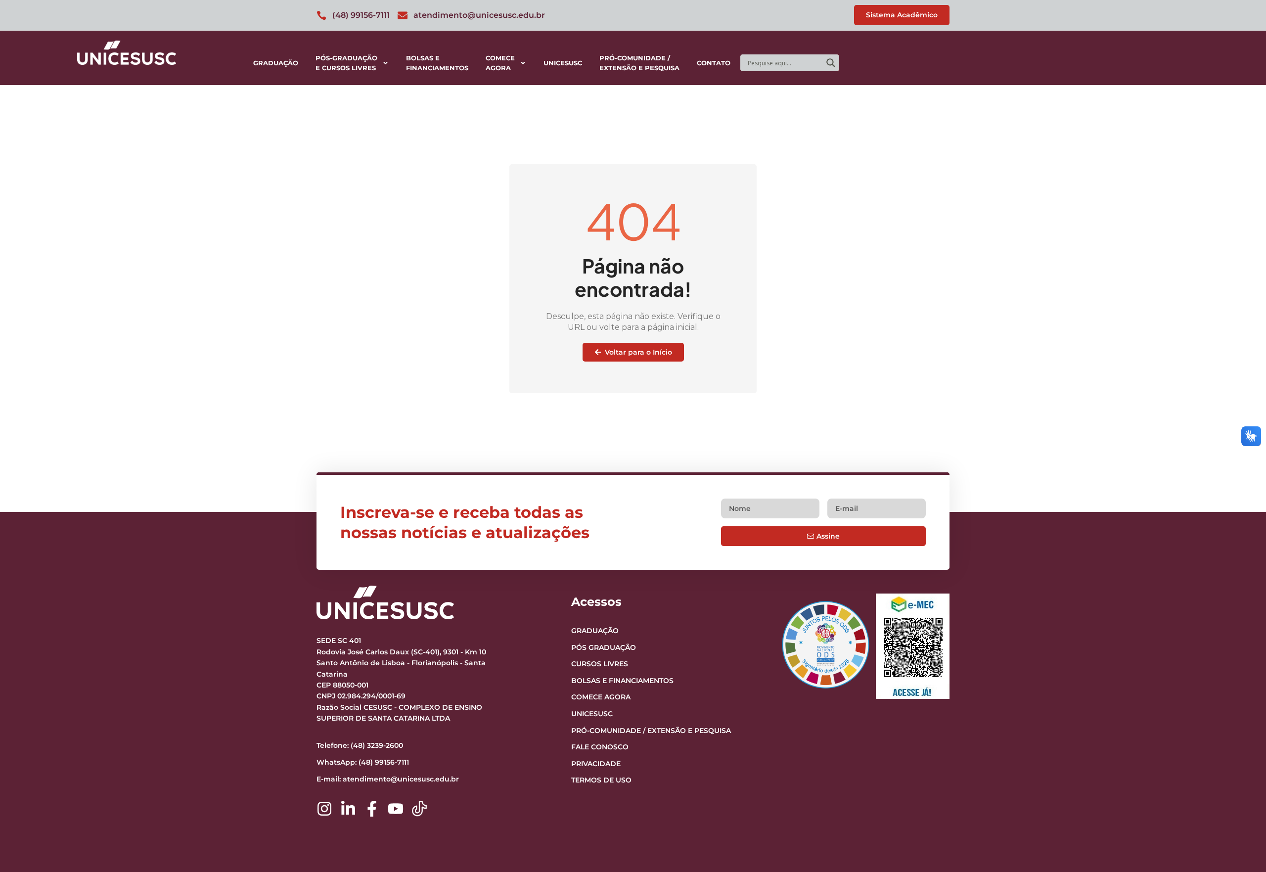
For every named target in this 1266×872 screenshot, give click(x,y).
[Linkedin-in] (348, 809)
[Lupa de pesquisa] (830, 62)
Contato (713, 63)
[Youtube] (396, 809)
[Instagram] (324, 809)
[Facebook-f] (372, 809)
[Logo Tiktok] (419, 809)
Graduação (275, 63)
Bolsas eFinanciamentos (437, 63)
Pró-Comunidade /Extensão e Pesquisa (639, 63)
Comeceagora (500, 63)
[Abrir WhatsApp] (1241, 847)
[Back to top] (1239, 803)
